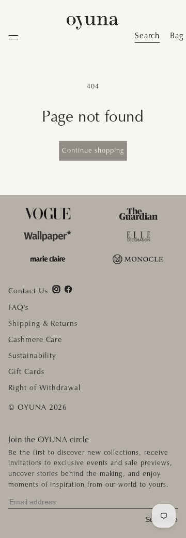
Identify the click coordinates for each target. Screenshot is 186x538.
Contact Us (28, 290)
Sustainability (32, 355)
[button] (176, 36)
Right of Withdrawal (44, 387)
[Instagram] (56, 289)
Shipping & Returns (43, 323)
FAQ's (18, 307)
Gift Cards (26, 371)
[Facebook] (68, 289)
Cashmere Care (35, 339)
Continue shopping (93, 150)
